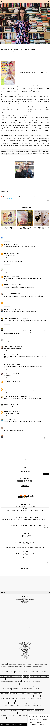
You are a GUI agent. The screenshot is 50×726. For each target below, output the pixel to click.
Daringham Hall (18, 671)
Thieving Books (8, 373)
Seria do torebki (19, 700)
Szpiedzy (11, 705)
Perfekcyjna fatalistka (10, 318)
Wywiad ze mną (25, 652)
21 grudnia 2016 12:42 (25, 388)
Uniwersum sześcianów (14, 710)
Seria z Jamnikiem (28, 700)
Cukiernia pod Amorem (37, 666)
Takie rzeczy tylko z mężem (37, 705)
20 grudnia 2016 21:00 (15, 293)
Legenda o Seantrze (4, 683)
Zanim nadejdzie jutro (22, 717)
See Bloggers (25, 640)
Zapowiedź (25, 654)
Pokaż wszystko (46, 527)
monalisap (7, 411)
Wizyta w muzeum (25, 649)
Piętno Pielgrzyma (4, 693)
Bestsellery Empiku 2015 (25, 604)
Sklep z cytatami (25, 641)
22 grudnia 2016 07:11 (12, 419)
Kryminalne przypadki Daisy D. (6, 681)
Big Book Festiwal (25, 605)
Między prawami (18, 686)
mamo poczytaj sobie (25, 557)
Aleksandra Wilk (21, 664)
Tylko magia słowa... (25, 504)
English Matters (25, 609)
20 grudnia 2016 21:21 (20, 302)
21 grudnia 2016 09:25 (15, 354)
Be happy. (25, 508)
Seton (35, 700)
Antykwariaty (25, 602)
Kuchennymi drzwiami (26, 681)
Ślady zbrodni (3, 720)
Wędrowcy (3, 717)
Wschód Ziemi (3, 715)
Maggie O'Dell (3, 686)
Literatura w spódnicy (42, 683)
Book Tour (25, 607)
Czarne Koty (22, 669)
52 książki (25, 600)
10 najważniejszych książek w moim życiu (25, 599)
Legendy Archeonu (14, 683)
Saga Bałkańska (14, 698)
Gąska (5, 404)
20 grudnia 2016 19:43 (14, 253)
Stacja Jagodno (4, 703)
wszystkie (7, 198)
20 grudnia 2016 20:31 (18, 269)
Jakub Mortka (18, 676)
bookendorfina (25, 533)
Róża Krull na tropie (5, 698)
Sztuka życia (18, 705)
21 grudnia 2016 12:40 (14, 381)
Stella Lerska (23, 703)
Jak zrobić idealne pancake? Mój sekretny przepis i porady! (25, 547)
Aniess (5, 244)
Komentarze (5, 490)
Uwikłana (22, 710)
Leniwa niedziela (23, 683)
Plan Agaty (22, 693)
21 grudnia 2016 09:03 (16, 346)
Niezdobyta (23, 688)
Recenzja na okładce (25, 635)
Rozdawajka (25, 638)
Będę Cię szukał (18, 666)
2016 (20, 51)
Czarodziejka (29, 669)
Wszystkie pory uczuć (12, 715)
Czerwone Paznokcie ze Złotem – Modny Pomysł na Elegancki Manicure (25, 519)
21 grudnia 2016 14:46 (26, 396)
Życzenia (25, 658)
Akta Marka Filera (12, 664)
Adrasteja (7, 309)
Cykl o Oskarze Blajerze (5, 669)
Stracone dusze (31, 703)
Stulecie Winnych (4, 705)
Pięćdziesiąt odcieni (13, 693)
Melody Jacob (25, 539)
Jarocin (32, 676)
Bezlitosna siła (43, 664)
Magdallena (7, 284)
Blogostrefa (25, 606)
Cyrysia (6, 237)
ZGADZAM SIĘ (42, 724)
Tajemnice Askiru (26, 705)
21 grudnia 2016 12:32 (18, 373)
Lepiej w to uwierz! (32, 683)
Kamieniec (46, 676)
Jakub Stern (26, 676)
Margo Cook (11, 686)
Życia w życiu (11, 720)
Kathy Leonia (7, 346)
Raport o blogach (25, 633)
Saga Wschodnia (30, 698)
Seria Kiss (12, 700)
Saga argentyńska (38, 698)
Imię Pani (2, 676)
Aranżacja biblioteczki (25, 603)
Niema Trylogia (15, 688)
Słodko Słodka (25, 545)
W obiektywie (25, 646)
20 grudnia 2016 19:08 (13, 237)
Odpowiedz (6, 249)
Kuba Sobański (17, 681)
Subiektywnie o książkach (25, 521)
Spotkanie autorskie (25, 642)
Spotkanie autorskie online (25, 643)
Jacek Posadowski (10, 676)
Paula (5, 419)
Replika (23, 51)
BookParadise (7, 261)
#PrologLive (25, 598)
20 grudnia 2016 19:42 (13, 244)
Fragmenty (25, 611)
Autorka (6, 253)
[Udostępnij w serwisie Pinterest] (6, 204)
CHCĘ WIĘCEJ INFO (35, 724)
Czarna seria (15, 669)
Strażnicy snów (40, 703)
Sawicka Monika (29, 51)
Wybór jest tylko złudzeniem (24, 715)
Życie (17, 720)
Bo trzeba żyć (10, 666)
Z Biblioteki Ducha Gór (12, 717)
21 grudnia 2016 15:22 (12, 404)
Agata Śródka (3, 664)
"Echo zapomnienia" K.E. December (25, 515)
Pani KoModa (7, 427)
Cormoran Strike (27, 666)
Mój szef (36, 686)
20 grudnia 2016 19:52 (17, 261)
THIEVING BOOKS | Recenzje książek (25, 513)
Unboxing (25, 645)
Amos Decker (29, 664)
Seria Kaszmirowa (4, 700)
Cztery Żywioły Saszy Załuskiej (6, 671)
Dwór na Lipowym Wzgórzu (41, 671)
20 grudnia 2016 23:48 (22, 318)
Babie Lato (36, 664)
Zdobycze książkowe (25, 655)
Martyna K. (7, 276)
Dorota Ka (6, 293)
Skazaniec (40, 700)
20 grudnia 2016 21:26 (15, 309)
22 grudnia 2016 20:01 (16, 427)
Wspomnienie (25, 650)
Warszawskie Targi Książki (25, 648)
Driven (32, 671)
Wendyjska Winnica (38, 710)
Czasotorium (37, 669)
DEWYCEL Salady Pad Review (25, 553)
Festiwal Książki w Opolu (25, 610)
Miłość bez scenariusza (28, 686)
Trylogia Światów (4, 710)
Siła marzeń (25, 559)
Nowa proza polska (37, 688)
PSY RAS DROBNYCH (25, 535)
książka (10, 198)
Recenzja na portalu (25, 636)
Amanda (6, 436)
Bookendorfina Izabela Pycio (12, 388)
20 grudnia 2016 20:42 (15, 276)
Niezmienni (29, 688)
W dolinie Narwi (30, 710)
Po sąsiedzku (29, 693)
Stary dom (11, 703)
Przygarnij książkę (25, 632)
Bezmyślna (3, 666)
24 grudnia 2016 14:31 (13, 436)
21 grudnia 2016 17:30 (15, 411)
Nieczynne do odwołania (5, 688)
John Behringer (38, 676)
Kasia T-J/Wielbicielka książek (12, 396)
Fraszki (25, 612)
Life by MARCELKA (8, 269)
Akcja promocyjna (25, 601)
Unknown (6, 381)
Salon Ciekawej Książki (25, 639)
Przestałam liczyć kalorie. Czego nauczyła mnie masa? (25, 510)
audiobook (25, 656)
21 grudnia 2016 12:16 (15, 364)
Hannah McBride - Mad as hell (25, 506)
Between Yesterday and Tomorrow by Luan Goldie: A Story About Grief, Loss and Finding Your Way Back (25, 541)
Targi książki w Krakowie (25, 644)
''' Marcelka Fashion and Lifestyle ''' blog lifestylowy (25, 517)
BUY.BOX (47, 200)
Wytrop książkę (25, 651)
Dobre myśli (26, 671)
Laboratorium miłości (37, 681)
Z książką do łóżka (9, 302)
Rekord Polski (25, 637)
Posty (3, 488)
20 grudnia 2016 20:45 (16, 284)
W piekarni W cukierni (25, 647)
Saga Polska (22, 698)
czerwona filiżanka (9, 339)
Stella (17, 703)
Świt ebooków (25, 657)
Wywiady (25, 653)
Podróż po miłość (37, 693)
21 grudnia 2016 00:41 (20, 339)
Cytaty (25, 608)
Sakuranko (25, 551)
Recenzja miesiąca (25, 634)
